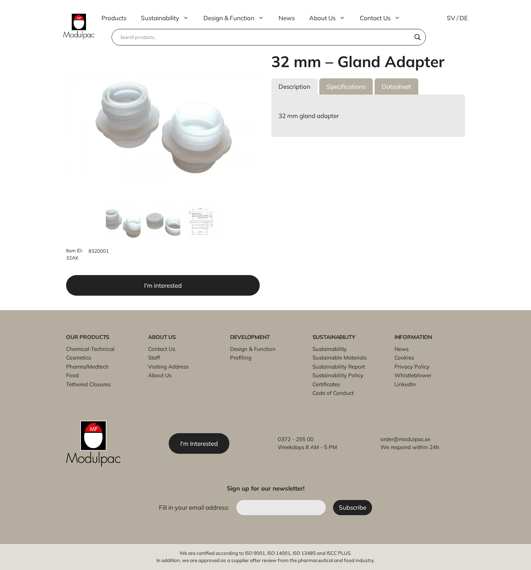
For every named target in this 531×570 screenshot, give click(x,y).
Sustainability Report (338, 366)
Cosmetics (78, 357)
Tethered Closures (88, 384)
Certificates (326, 384)
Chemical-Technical (90, 348)
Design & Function (228, 18)
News (287, 18)
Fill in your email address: (194, 507)
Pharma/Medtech (87, 366)
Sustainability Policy (337, 375)
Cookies (404, 357)
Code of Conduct (333, 393)
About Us (322, 18)
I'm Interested (199, 443)
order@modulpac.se (405, 439)
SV (451, 18)
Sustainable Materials (339, 357)
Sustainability (160, 18)
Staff (154, 357)
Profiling (240, 357)
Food (72, 375)
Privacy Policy (411, 366)
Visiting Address (168, 366)
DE (463, 18)
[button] (294, 86)
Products (114, 18)
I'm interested (163, 285)
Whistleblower (412, 375)
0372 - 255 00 (296, 439)
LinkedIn (405, 384)
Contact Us (375, 18)
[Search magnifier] (418, 37)
